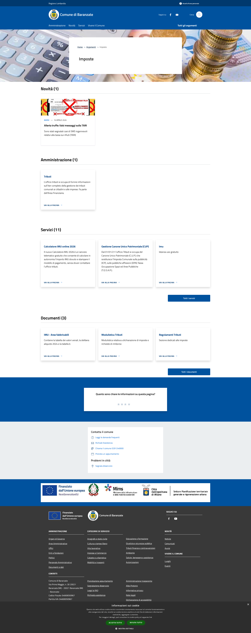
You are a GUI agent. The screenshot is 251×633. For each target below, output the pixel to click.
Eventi (167, 566)
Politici (52, 557)
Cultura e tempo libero (97, 543)
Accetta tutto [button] (115, 623)
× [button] (248, 604)
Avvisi (46, 120)
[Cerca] (199, 14)
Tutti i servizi (189, 298)
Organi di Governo (57, 538)
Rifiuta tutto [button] (136, 622)
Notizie (168, 538)
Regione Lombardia (57, 3)
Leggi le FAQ (92, 590)
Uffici (51, 548)
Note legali (131, 595)
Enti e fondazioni (56, 553)
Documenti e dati (56, 567)
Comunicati (170, 543)
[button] (125, 628)
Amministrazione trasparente (139, 581)
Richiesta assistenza (96, 595)
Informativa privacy (134, 590)
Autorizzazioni (132, 562)
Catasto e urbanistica (96, 557)
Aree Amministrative (58, 543)
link (150, 617)
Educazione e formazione (137, 538)
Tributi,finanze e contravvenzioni (140, 548)
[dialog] (125, 617)
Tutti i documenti (189, 371)
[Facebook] (169, 14)
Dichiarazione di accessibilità (138, 599)
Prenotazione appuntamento (100, 581)
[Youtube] (176, 14)
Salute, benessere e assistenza (139, 557)
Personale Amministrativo (60, 562)
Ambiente (130, 552)
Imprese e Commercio (96, 553)
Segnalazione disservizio (98, 585)
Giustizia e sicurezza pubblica (139, 543)
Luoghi (168, 561)
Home (80, 47)
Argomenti (91, 47)
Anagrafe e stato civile (97, 538)
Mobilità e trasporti (95, 562)
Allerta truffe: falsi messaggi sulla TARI (65, 125)
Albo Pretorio (132, 585)
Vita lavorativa (93, 548)
